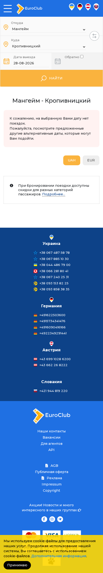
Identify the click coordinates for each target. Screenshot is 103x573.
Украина (51, 243)
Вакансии (51, 437)
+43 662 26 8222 (54, 365)
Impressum (52, 484)
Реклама (54, 478)
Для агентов (52, 443)
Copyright (51, 490)
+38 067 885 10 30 (54, 259)
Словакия (51, 382)
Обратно (72, 56)
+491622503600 (52, 315)
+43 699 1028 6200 (55, 359)
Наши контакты (51, 431)
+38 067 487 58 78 (55, 252)
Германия (51, 306)
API (51, 450)
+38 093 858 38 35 (54, 289)
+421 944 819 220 (54, 391)
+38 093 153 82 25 (54, 283)
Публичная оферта (51, 472)
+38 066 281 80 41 (54, 271)
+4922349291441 (53, 333)
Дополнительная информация (58, 556)
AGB (54, 465)
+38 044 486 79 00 (55, 265)
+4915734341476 (52, 321)
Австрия (51, 350)
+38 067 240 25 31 (54, 277)
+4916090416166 (53, 327)
